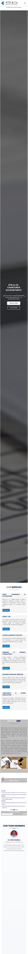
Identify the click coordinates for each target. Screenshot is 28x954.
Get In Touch (13, 307)
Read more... (19, 753)
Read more (6, 610)
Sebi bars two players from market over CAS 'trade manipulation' (14, 794)
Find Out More (14, 303)
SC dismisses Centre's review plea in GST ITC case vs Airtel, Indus (14, 792)
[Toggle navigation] (25, 3)
